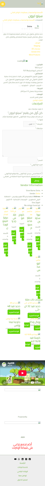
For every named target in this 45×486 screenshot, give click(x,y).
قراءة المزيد (29, 250)
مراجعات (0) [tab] (36, 48)
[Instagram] (26, 459)
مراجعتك (39, 128)
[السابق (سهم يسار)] (4, 243)
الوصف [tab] (37, 42)
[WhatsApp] (19, 459)
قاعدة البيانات (23, 467)
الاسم (40, 160)
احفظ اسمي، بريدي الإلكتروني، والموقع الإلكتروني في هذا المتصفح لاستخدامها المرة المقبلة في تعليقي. (23, 175)
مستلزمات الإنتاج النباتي (19, 12)
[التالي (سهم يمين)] (41, 243)
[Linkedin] (22, 459)
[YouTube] (15, 459)
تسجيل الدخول (22, 479)
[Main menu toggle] (2, 4)
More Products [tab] (34, 54)
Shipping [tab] (37, 45)
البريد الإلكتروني (36, 164)
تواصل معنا (22, 475)
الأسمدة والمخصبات (35, 12)
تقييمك (39, 124)
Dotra (38, 193)
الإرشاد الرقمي (22, 471)
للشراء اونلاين (38, 100)
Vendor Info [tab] (35, 51)
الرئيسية (22, 463)
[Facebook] (30, 459)
